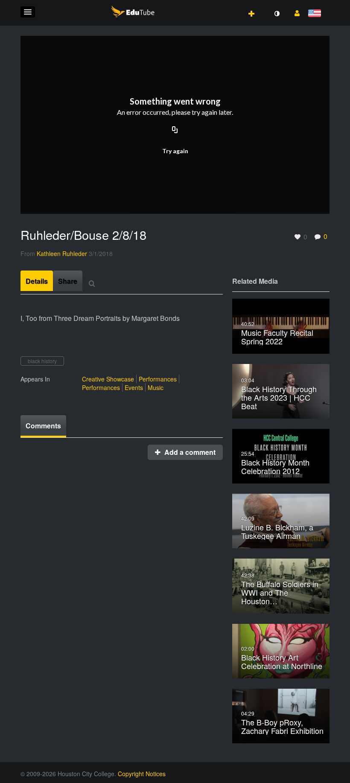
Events (134, 387)
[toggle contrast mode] (276, 13)
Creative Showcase (108, 379)
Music (155, 387)
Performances (158, 379)
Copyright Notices (142, 773)
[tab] (36, 281)
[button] (27, 12)
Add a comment (189, 452)
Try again (175, 150)
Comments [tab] (43, 426)
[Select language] (316, 14)
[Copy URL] (175, 130)
